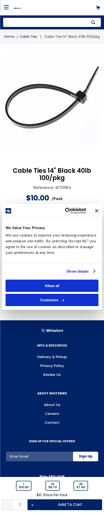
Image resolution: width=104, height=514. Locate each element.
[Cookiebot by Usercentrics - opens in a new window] (65, 211)
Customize (49, 300)
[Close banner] (96, 210)
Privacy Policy (52, 365)
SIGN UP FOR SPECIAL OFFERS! (52, 441)
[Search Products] (94, 22)
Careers (52, 413)
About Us (52, 404)
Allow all (52, 286)
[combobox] (52, 22)
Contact (52, 422)
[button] (23, 486)
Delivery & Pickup (52, 356)
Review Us (52, 374)
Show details (78, 271)
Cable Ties (28, 36)
